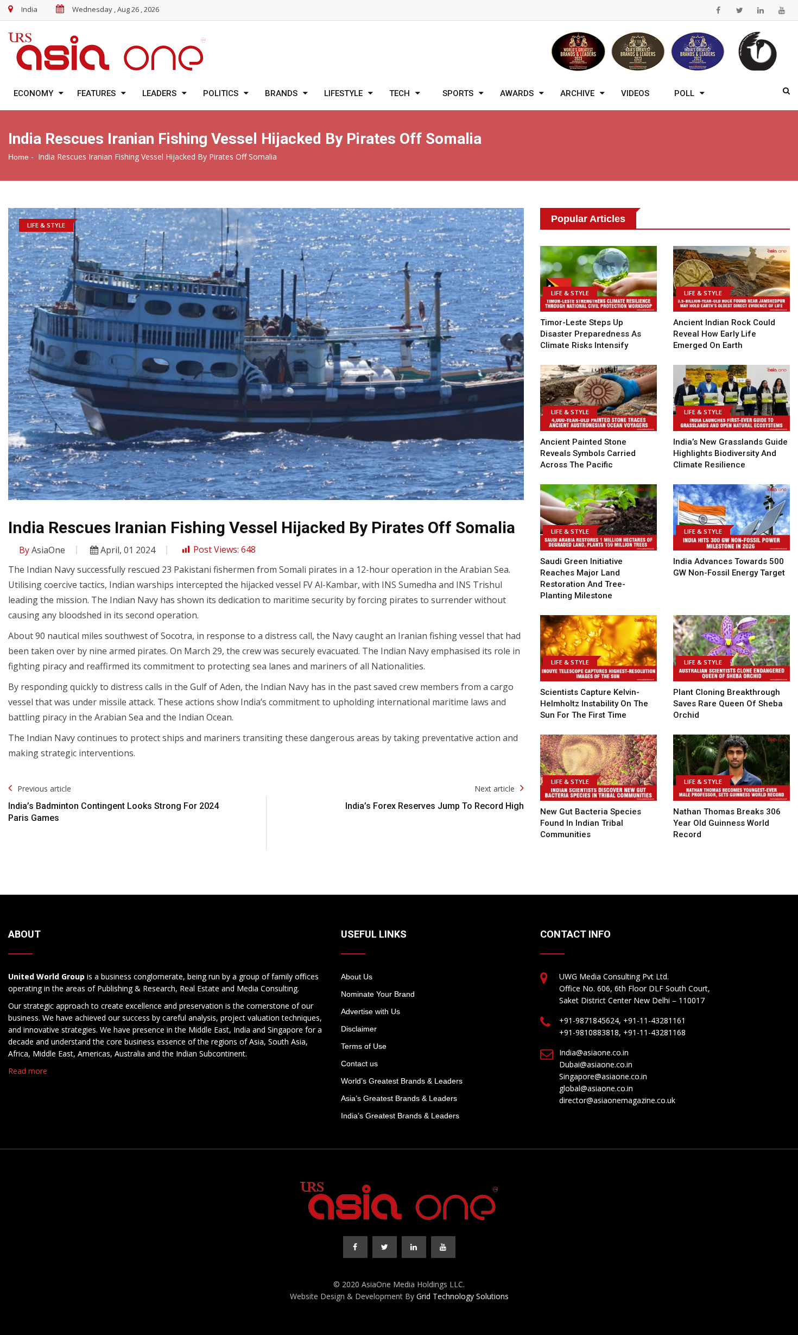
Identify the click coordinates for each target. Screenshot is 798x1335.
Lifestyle (343, 93)
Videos (635, 93)
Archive (577, 93)
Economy (33, 93)
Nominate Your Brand (378, 994)
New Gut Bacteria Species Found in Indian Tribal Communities (590, 823)
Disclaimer (359, 1028)
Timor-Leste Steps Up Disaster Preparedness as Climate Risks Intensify (590, 334)
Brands (281, 93)
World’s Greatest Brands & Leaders (402, 1081)
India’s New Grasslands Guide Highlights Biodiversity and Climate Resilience (730, 453)
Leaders (159, 93)
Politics (220, 93)
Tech (399, 93)
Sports (457, 93)
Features (96, 93)
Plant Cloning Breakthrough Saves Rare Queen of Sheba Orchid (728, 703)
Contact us (359, 1063)
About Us (356, 976)
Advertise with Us (370, 1011)
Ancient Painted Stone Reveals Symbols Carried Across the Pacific (588, 453)
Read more (27, 1071)
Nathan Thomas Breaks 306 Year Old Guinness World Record (727, 823)
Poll (684, 93)
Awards (517, 93)
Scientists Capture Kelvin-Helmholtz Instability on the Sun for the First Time (594, 703)
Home (18, 157)
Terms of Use (364, 1046)
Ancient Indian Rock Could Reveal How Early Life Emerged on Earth (724, 334)
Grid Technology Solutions (462, 1296)
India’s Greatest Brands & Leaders (400, 1115)
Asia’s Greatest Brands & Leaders (399, 1098)
